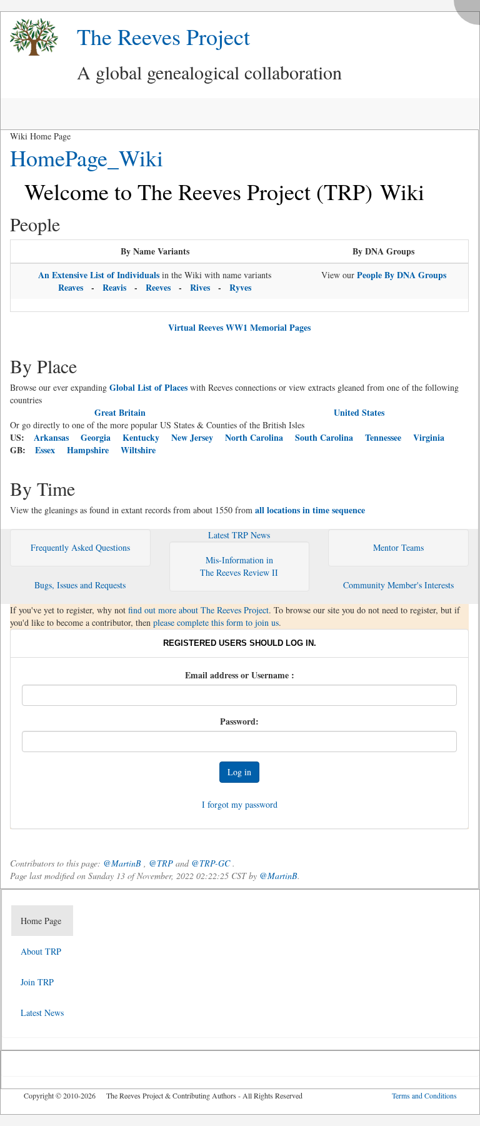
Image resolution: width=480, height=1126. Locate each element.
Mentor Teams (398, 547)
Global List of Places (148, 387)
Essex (45, 449)
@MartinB (122, 863)
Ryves (240, 287)
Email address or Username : (239, 675)
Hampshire (88, 449)
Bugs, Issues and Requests (80, 585)
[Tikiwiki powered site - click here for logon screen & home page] (29, 37)
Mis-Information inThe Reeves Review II (239, 566)
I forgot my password (240, 804)
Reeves (158, 287)
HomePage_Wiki (86, 158)
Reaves (70, 287)
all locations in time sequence (310, 509)
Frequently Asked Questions (80, 547)
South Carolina (324, 437)
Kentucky (140, 437)
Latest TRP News (239, 535)
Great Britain (120, 412)
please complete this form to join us (216, 622)
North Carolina (254, 437)
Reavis (114, 287)
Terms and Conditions (424, 1095)
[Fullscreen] (470, 9)
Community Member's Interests (398, 585)
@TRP (161, 863)
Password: (239, 721)
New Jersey (192, 437)
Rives (200, 287)
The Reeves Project (163, 36)
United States (359, 412)
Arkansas (51, 437)
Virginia (428, 437)
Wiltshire (138, 449)
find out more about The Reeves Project (198, 610)
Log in (239, 772)
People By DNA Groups (401, 274)
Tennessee (383, 437)
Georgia (96, 437)
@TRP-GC (210, 863)
